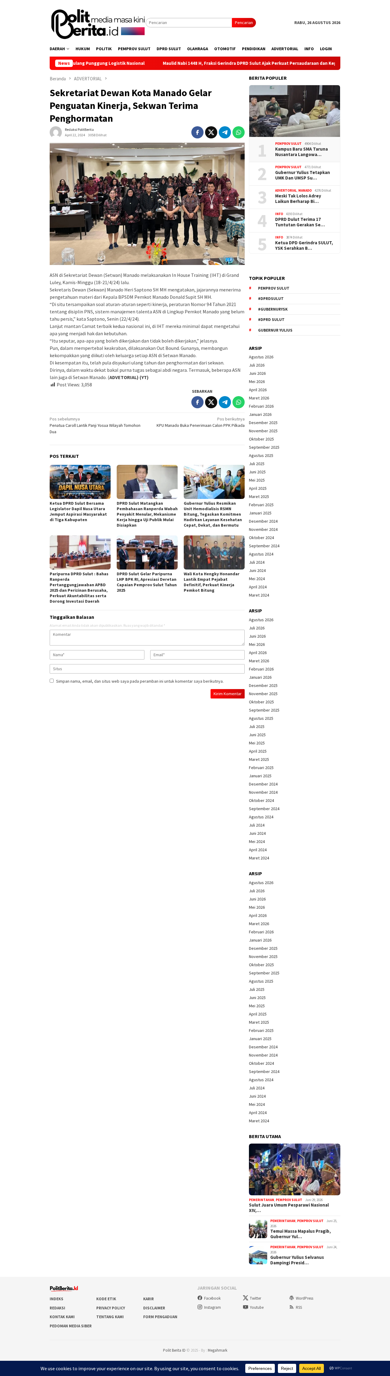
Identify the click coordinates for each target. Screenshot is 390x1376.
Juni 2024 (257, 570)
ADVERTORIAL (286, 190)
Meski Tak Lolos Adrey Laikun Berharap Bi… (298, 198)
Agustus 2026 (261, 357)
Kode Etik (106, 1298)
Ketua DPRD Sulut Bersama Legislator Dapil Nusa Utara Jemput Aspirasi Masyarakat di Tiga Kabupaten (78, 511)
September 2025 (264, 447)
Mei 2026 (257, 381)
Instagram (212, 1307)
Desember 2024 (263, 521)
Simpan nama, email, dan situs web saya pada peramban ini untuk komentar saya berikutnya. (140, 681)
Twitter (255, 1298)
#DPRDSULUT (271, 298)
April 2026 (258, 389)
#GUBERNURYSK (273, 309)
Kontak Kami (62, 1316)
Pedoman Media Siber (71, 1326)
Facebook (212, 1298)
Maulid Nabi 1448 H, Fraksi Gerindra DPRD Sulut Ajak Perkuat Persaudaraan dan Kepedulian (212, 63)
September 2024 (264, 546)
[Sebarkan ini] (197, 132)
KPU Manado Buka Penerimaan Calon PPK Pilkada (201, 422)
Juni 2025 (257, 472)
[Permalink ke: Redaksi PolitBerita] (56, 132)
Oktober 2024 (261, 537)
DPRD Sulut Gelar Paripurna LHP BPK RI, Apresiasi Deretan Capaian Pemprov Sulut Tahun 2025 (147, 582)
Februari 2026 (261, 406)
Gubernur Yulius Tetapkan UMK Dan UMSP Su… (302, 175)
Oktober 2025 (261, 439)
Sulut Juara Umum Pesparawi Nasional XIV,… (289, 1207)
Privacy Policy (110, 1308)
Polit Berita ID (174, 1350)
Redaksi (57, 1308)
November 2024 (263, 529)
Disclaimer (154, 1308)
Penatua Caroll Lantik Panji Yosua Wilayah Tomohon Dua (95, 425)
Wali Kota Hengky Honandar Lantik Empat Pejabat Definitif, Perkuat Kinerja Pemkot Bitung (211, 582)
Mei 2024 (257, 578)
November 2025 (263, 431)
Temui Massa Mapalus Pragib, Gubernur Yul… (300, 1233)
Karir (148, 1298)
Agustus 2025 (261, 455)
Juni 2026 (257, 373)
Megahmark (217, 1350)
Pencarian (244, 22)
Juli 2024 (256, 562)
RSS (299, 1307)
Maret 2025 (259, 496)
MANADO (305, 190)
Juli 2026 (256, 365)
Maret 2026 (259, 398)
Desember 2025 (263, 422)
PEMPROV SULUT (288, 143)
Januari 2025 (260, 513)
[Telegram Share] (225, 132)
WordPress (304, 1298)
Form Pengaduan (160, 1316)
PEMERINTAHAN (261, 1200)
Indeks (56, 1298)
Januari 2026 (260, 414)
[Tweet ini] (211, 132)
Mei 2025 (257, 480)
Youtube (257, 1307)
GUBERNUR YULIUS (275, 330)
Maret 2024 (259, 595)
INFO (279, 214)
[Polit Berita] (98, 22)
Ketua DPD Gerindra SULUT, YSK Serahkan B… (304, 245)
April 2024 (258, 587)
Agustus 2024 (261, 554)
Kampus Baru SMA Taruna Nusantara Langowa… (301, 151)
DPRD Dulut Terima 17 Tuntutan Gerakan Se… (300, 222)
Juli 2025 (256, 463)
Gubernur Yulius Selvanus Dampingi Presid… (297, 1260)
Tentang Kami (110, 1316)
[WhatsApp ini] (238, 132)
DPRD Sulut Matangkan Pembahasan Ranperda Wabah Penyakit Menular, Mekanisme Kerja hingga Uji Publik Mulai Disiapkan (147, 514)
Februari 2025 (261, 504)
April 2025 (258, 488)
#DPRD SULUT (271, 319)
